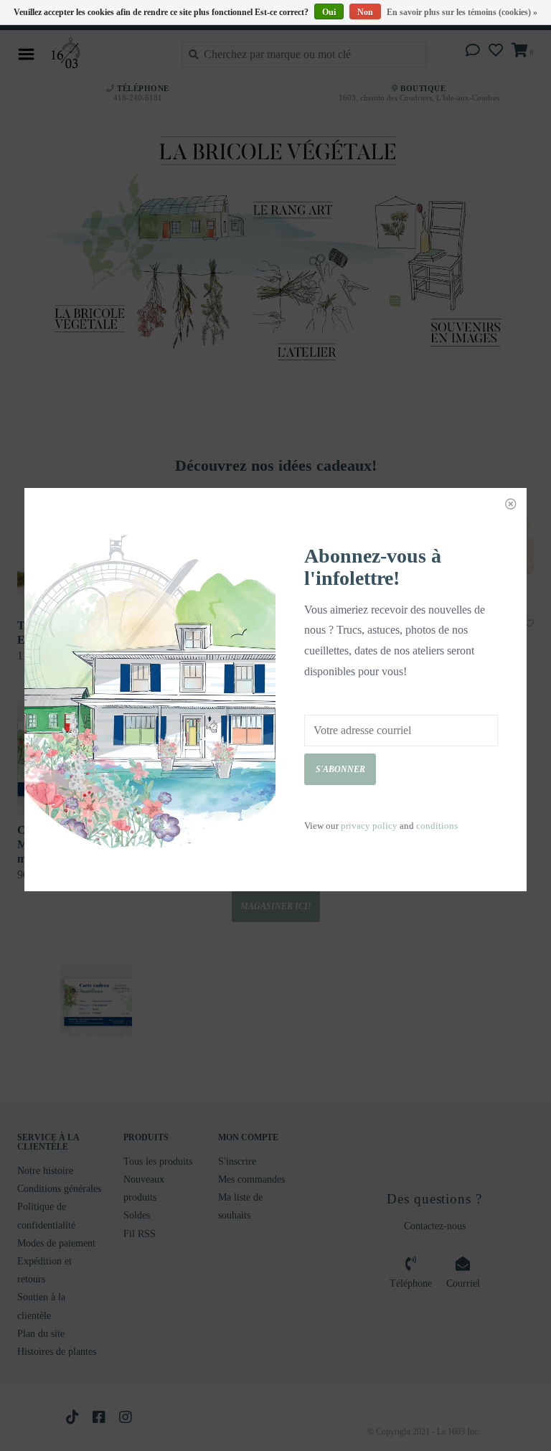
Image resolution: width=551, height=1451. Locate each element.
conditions (437, 825)
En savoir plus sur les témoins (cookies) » (462, 12)
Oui (329, 12)
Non (365, 12)
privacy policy (369, 825)
